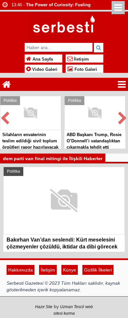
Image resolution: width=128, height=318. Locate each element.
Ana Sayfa (42, 59)
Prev (5, 117)
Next (122, 117)
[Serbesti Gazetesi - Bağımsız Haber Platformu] (64, 25)
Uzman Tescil (72, 306)
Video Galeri (44, 69)
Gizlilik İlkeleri (98, 270)
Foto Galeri (85, 69)
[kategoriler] (122, 84)
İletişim (81, 59)
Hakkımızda (20, 270)
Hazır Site (44, 306)
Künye (69, 270)
